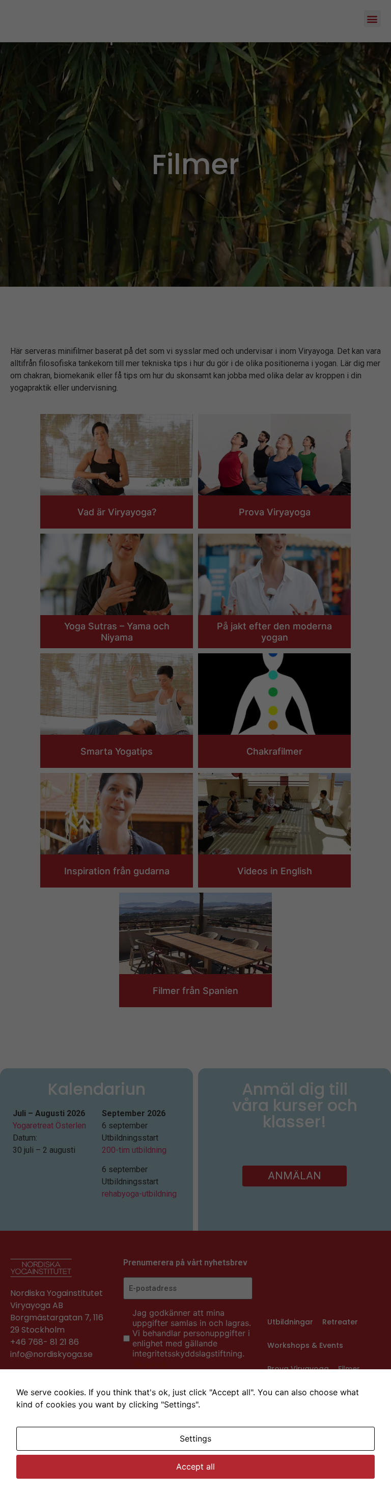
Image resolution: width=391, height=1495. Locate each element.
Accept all (195, 1466)
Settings (195, 1438)
